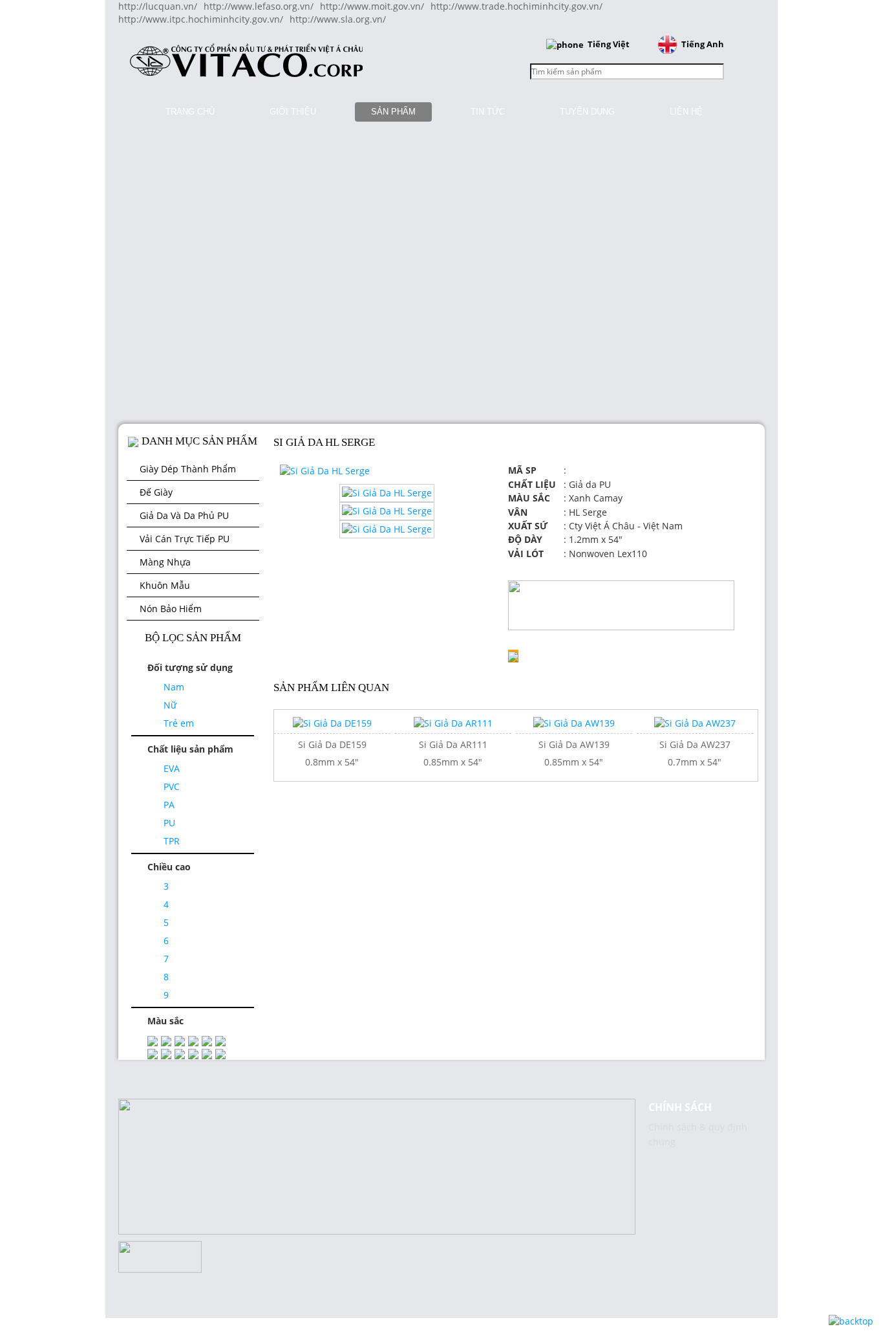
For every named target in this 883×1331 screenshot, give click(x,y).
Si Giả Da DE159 (332, 744)
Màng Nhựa (165, 562)
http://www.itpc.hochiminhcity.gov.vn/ (200, 19)
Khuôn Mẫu (165, 585)
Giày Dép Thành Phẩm (188, 469)
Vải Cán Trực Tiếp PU (184, 539)
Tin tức (488, 111)
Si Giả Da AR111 (453, 744)
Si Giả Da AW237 (694, 744)
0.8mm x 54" (332, 762)
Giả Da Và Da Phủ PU (184, 515)
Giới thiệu (293, 111)
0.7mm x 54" (694, 762)
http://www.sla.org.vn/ (338, 19)
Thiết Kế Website (36, 1117)
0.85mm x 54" (452, 762)
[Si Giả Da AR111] (453, 722)
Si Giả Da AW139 (574, 744)
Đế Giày (156, 492)
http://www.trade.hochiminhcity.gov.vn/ (516, 6)
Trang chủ (190, 111)
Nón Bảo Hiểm (171, 608)
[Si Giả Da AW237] (695, 722)
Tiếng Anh (702, 44)
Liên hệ (686, 111)
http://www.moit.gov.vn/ (372, 6)
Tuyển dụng (587, 111)
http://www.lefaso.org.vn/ (259, 6)
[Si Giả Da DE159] (332, 722)
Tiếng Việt (609, 44)
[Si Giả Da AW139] (574, 722)
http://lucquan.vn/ (157, 6)
